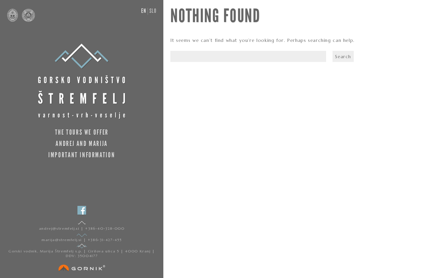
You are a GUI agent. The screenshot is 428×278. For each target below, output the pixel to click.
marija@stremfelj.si (62, 240)
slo (153, 10)
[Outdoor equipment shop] (82, 266)
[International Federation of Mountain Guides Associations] (27, 20)
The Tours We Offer (82, 132)
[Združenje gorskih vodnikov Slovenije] (13, 20)
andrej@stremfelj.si (60, 228)
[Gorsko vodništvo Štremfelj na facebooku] (82, 210)
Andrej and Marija (82, 143)
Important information (81, 155)
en (143, 10)
